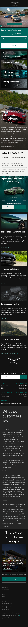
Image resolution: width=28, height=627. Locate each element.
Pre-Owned (17, 33)
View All (14, 579)
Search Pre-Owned (7, 283)
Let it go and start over (9, 353)
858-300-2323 (21, 383)
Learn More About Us (7, 146)
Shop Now (4, 318)
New (5, 33)
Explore (20, 207)
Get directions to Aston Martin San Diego (13, 373)
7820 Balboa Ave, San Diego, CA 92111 (11, 403)
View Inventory (6, 247)
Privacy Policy (5, 609)
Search (14, 45)
